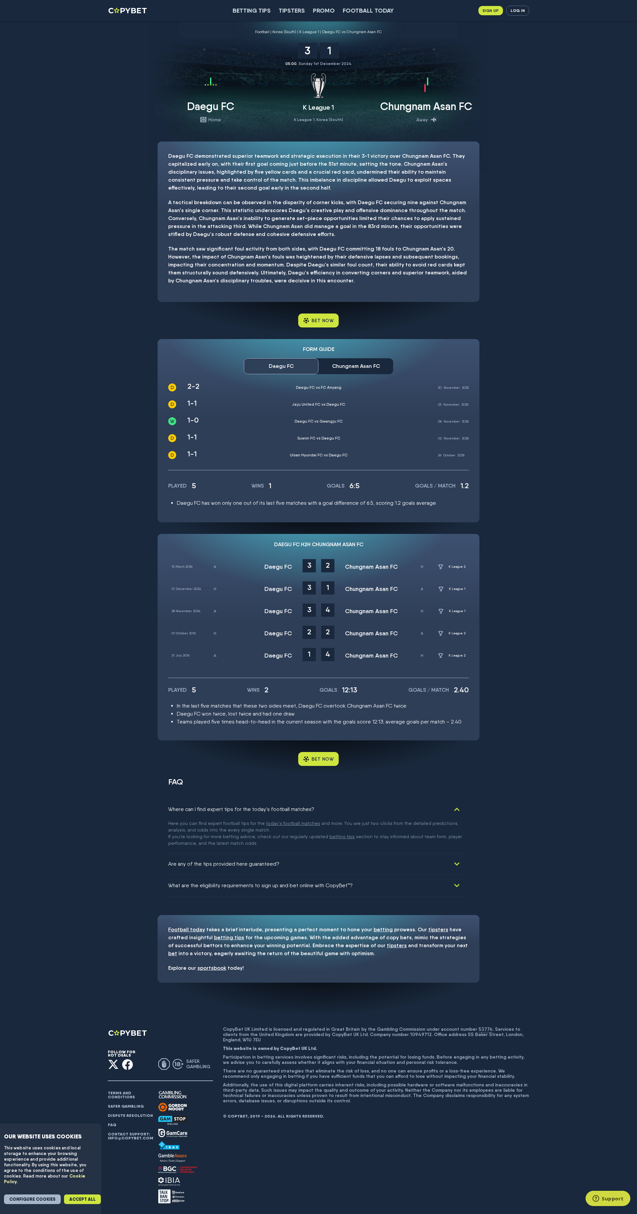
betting (383, 929)
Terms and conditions (121, 1095)
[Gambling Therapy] (172, 1107)
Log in (518, 10)
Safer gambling (126, 1106)
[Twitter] (113, 1064)
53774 (485, 1029)
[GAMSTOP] (172, 1120)
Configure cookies (32, 1199)
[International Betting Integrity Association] (169, 1181)
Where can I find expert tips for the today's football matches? (241, 809)
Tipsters (292, 10)
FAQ (112, 1125)
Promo (324, 10)
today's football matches (293, 823)
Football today (368, 10)
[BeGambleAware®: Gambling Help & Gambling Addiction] (172, 1158)
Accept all (82, 1199)
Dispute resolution (130, 1116)
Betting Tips (252, 10)
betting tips (342, 836)
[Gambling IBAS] (168, 1145)
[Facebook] (127, 1064)
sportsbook (211, 968)
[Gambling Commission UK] (172, 1095)
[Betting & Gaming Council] (177, 1169)
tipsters (438, 929)
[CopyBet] (128, 10)
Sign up (490, 10)
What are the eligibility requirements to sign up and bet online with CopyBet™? (260, 885)
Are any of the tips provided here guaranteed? (223, 864)
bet (172, 953)
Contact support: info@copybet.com (130, 1136)
